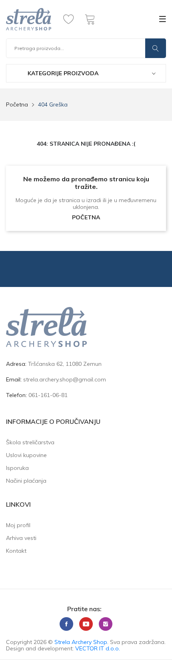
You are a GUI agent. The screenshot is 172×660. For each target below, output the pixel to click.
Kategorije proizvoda (62, 73)
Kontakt (16, 550)
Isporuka (17, 467)
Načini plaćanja (26, 480)
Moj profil (18, 525)
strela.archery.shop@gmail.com (64, 379)
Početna (17, 104)
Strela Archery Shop (80, 642)
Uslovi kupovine (26, 455)
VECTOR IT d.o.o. (97, 648)
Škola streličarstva (30, 442)
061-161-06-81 (48, 395)
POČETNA (86, 217)
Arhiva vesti (21, 538)
